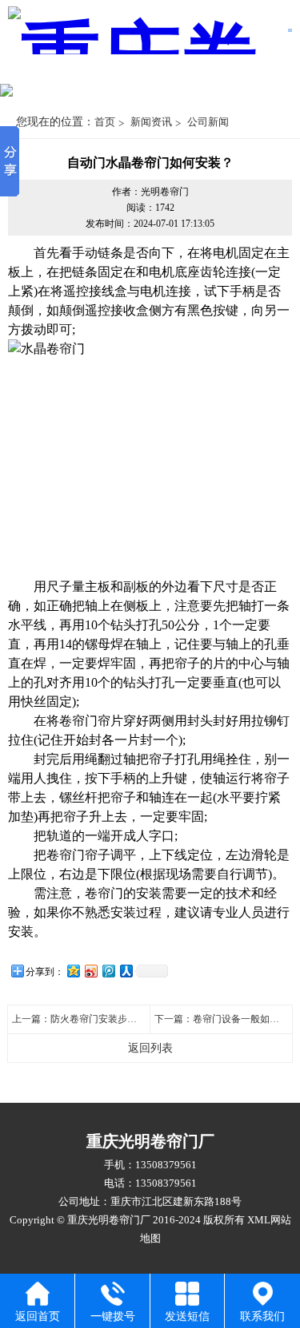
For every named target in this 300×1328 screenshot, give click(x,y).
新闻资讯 (151, 122)
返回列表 (150, 1048)
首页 (104, 122)
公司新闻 (208, 122)
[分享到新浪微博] (90, 971)
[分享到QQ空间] (73, 971)
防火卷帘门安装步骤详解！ (108, 1019)
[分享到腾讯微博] (108, 971)
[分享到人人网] (125, 971)
